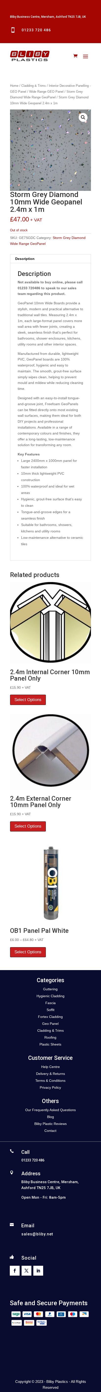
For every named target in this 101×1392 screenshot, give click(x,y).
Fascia (50, 1003)
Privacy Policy (50, 1087)
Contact (50, 1131)
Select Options (27, 699)
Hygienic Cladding (50, 996)
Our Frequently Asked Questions (50, 1110)
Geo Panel (50, 1024)
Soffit (50, 1010)
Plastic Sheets (50, 1044)
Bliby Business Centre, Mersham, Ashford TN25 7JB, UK (48, 16)
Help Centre (50, 1067)
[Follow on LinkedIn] (38, 1271)
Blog (50, 1117)
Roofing (50, 1037)
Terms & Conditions (50, 1081)
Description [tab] (25, 259)
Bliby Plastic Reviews (50, 1124)
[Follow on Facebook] (15, 1271)
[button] (83, 117)
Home (14, 86)
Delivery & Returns (50, 1074)
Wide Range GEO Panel (46, 91)
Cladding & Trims (33, 86)
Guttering (50, 989)
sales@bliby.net (37, 1234)
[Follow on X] (26, 1271)
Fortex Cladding (50, 1017)
